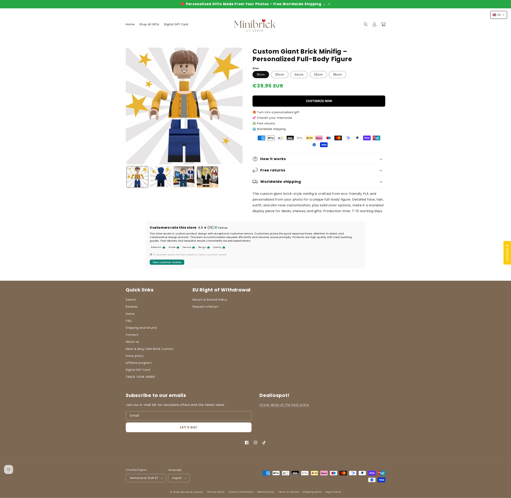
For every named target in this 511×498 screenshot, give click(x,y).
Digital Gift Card (138, 370)
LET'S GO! (188, 427)
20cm (279, 75)
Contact (132, 335)
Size (256, 68)
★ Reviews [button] (507, 252)
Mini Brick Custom (192, 492)
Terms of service (288, 491)
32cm (318, 75)
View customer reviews (167, 262)
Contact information (241, 491)
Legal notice (333, 491)
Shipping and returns (141, 328)
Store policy (135, 356)
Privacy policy (216, 491)
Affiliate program (139, 363)
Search (131, 300)
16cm (261, 75)
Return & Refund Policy (210, 300)
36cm (337, 75)
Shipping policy (312, 491)
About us (132, 342)
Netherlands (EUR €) (144, 478)
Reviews (132, 307)
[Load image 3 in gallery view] (184, 177)
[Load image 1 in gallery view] (137, 177)
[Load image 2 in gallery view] (160, 177)
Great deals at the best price (284, 405)
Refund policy (265, 491)
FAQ (129, 321)
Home (130, 314)
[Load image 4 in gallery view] (207, 177)
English (177, 478)
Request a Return (206, 307)
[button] (365, 24)
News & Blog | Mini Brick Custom (149, 349)
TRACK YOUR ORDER (140, 377)
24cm (299, 75)
